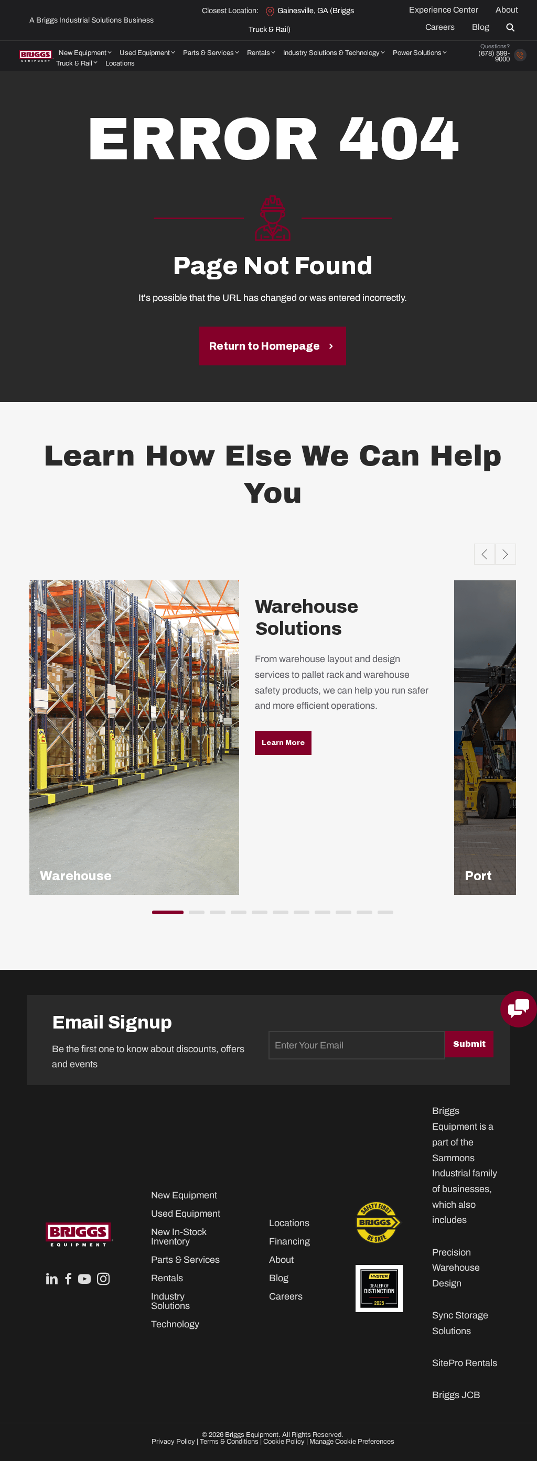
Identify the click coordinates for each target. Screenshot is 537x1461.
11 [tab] (383, 916)
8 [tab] (320, 916)
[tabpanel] (239, 737)
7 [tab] (299, 916)
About (507, 10)
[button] (512, 27)
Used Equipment (145, 53)
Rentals (258, 53)
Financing (288, 1241)
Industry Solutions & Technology (331, 53)
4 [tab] (236, 916)
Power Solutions (417, 53)
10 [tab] (362, 916)
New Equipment (82, 53)
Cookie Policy (284, 1441)
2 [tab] (194, 916)
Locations (120, 63)
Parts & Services (208, 53)
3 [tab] (215, 916)
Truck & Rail (74, 63)
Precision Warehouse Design (456, 1268)
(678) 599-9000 (494, 56)
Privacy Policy (173, 1441)
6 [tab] (278, 916)
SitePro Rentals (464, 1363)
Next (505, 554)
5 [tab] (257, 916)
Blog (480, 27)
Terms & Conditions (229, 1441)
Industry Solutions (170, 1301)
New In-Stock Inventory (178, 1237)
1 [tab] (157, 916)
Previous (484, 554)
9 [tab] (341, 916)
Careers (440, 27)
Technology (175, 1324)
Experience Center (443, 10)
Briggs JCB (456, 1395)
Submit (469, 1044)
